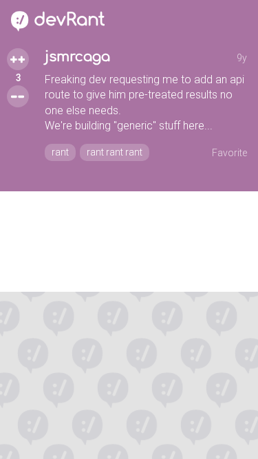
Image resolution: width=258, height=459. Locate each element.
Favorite (229, 152)
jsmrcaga (77, 57)
